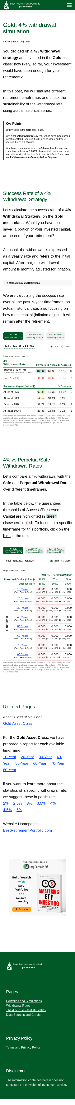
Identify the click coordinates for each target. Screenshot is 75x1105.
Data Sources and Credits (23, 1014)
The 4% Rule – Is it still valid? (26, 1010)
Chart (67, 346)
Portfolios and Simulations (24, 1001)
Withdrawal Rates (18, 1005)
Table (56, 346)
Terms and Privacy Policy (23, 1047)
